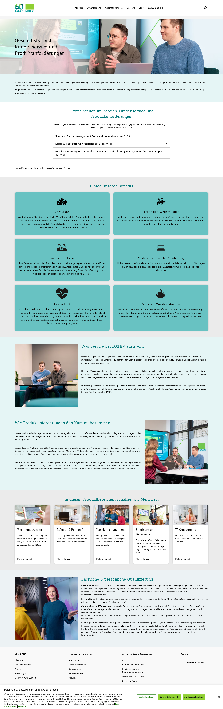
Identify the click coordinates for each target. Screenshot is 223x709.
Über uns (131, 7)
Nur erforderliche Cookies (169, 697)
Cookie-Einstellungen (147, 697)
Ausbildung (74, 660)
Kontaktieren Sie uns (195, 662)
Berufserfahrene (76, 673)
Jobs (68, 167)
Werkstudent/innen (77, 664)
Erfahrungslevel (94, 7)
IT (123, 660)
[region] (111, 697)
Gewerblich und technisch (133, 676)
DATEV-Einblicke (155, 7)
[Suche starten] (205, 7)
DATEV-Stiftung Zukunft (25, 677)
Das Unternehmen (23, 664)
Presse (18, 669)
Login (141, 7)
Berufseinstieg (75, 669)
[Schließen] (219, 697)
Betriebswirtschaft (130, 680)
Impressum (22, 706)
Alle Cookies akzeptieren (193, 697)
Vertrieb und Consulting (133, 664)
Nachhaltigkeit (21, 673)
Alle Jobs (79, 7)
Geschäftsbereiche (114, 7)
